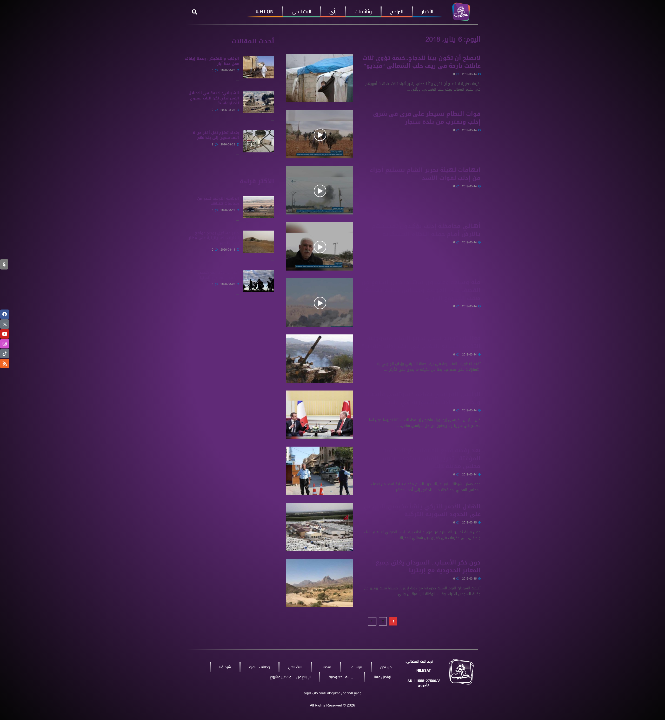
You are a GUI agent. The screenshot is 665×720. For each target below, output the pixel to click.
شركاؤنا (225, 667)
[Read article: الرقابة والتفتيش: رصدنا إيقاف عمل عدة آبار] (258, 67)
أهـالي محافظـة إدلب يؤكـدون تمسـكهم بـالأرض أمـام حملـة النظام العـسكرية (426, 230)
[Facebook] (4, 314)
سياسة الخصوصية (342, 677)
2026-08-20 (228, 284)
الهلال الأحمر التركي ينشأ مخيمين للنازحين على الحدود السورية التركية (422, 510)
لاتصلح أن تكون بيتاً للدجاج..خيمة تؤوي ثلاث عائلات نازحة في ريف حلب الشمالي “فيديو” (421, 62)
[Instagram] (4, 343)
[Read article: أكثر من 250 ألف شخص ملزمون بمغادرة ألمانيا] (258, 281)
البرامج (396, 11)
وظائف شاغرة (259, 667)
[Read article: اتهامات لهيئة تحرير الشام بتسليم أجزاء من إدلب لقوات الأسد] (319, 190)
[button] (194, 12)
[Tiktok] (4, 353)
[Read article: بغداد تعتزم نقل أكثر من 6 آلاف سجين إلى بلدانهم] (258, 141)
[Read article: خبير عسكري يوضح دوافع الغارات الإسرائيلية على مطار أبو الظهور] (258, 242)
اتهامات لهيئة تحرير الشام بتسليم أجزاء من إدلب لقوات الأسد (425, 174)
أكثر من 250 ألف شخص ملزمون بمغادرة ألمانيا (218, 275)
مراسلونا (355, 667)
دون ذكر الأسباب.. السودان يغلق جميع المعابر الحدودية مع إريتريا (428, 566)
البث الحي (301, 11)
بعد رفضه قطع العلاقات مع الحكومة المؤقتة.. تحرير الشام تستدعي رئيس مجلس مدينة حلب (430, 458)
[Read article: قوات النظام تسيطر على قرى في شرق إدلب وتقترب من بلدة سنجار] (319, 134)
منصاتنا (326, 667)
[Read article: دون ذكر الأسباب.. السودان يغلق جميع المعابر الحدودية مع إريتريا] (319, 583)
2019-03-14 (470, 74)
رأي (332, 11)
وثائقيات (363, 11)
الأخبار (427, 11)
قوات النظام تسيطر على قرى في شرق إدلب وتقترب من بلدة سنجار (427, 118)
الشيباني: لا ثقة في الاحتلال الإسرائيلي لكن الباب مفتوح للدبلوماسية (214, 98)
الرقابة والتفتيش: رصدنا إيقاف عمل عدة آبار (212, 61)
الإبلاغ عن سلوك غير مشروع (290, 677)
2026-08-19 (228, 210)
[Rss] (4, 363)
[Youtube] (4, 334)
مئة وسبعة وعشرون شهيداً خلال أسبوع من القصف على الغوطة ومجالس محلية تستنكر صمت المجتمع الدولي (421, 290)
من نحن (386, 667)
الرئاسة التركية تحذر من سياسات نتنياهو (218, 201)
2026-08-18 (228, 249)
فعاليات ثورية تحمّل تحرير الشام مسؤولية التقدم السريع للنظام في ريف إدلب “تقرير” (421, 342)
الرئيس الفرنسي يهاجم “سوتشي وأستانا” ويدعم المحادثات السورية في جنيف (421, 398)
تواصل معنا (382, 677)
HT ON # (265, 11)
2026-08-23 (228, 70)
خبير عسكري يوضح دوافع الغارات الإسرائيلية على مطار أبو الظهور (214, 238)
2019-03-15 (470, 522)
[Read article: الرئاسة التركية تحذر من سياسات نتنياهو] (258, 207)
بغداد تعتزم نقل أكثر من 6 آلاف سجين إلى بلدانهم (216, 135)
